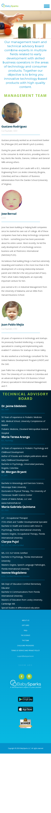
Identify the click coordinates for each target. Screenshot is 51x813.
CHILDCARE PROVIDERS (25, 646)
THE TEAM (25, 640)
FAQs (25, 630)
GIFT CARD (25, 625)
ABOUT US (25, 620)
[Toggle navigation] (47, 6)
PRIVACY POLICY (34, 651)
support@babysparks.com (25, 656)
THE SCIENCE (25, 635)
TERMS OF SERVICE (18, 651)
